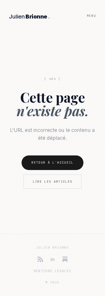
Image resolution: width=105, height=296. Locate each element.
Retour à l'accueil (52, 162)
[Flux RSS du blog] (40, 259)
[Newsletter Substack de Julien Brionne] (65, 259)
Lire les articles (53, 181)
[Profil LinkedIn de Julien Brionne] (52, 259)
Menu (91, 16)
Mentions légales (52, 271)
